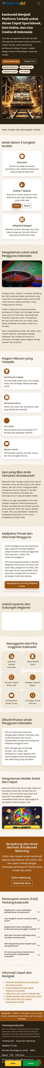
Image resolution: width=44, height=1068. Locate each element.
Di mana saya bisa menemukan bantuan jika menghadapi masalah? (19, 954)
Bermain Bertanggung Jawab (15, 1050)
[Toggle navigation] (39, 3)
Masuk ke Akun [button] (22, 883)
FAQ (11, 1055)
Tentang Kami (8, 1041)
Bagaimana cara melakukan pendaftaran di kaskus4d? (17, 911)
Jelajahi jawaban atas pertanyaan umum (24, 996)
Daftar (17, 205)
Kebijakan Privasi (9, 1045)
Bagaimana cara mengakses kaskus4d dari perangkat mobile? (20, 928)
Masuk (27, 205)
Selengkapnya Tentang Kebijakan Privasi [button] (22, 584)
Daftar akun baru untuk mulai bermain (23, 993)
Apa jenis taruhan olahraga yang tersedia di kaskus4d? (20, 936)
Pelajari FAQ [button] (29, 61)
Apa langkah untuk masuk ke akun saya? (20, 919)
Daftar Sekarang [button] (11, 61)
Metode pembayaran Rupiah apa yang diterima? (20, 944)
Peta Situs (19, 1055)
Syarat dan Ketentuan (25, 1041)
